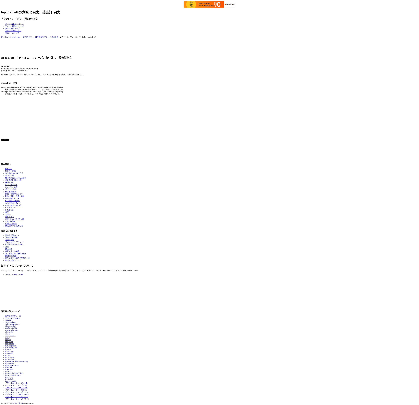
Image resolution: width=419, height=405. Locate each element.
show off (8, 320)
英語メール (12, 33)
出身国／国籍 (10, 171)
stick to (7, 334)
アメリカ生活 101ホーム (10, 37)
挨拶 (7, 247)
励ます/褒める (10, 192)
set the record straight (12, 318)
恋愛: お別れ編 (11, 224)
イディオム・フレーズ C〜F (16, 385)
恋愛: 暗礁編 (10, 221)
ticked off (8, 367)
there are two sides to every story (16, 361)
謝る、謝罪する (11, 185)
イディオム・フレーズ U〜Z (17, 399)
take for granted (10, 346)
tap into (7, 355)
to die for (8, 371)
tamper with (9, 353)
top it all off (9, 379)
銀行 (7, 212)
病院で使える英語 (12, 251)
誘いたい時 (9, 175)
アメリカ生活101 (14, 24)
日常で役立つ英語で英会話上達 (17, 258)
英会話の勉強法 (11, 237)
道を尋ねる (9, 217)
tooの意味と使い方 (12, 201)
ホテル (7, 214)
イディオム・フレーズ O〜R (17, 394)
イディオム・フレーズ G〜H (16, 388)
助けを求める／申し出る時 (15, 178)
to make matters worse (13, 375)
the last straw (9, 359)
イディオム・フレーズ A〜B (16, 383)
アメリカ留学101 (14, 26)
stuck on (8, 340)
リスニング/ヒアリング (14, 242)
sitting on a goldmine (12, 324)
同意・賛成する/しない (14, 194)
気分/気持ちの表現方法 (14, 173)
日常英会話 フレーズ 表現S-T (46, 37)
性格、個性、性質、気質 (14, 196)
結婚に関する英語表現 (14, 226)
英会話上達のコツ (12, 235)
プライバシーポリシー (14, 274)
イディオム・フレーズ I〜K (16, 390)
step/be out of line (11, 328)
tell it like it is (9, 357)
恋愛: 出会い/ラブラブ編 (14, 219)
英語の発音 (9, 240)
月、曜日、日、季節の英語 (15, 253)
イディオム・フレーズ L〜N (17, 392)
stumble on (9, 342)
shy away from (10, 322)
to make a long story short (14, 373)
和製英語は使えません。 (14, 244)
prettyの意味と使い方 (13, 205)
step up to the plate (11, 330)
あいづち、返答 (11, 187)
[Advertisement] (40, 47)
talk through (9, 351)
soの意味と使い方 (12, 198)
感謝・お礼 (9, 182)
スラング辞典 (13, 31)
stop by (7, 338)
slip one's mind (10, 326)
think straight (9, 363)
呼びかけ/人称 (10, 189)
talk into (8, 349)
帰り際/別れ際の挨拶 (13, 180)
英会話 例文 (12, 28)
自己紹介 (8, 169)
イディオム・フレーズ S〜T (16, 397)
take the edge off (11, 348)
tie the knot (9, 369)
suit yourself (9, 344)
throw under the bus (12, 365)
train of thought (10, 381)
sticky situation (10, 336)
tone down (9, 377)
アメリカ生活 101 (17, 403)
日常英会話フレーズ (13, 260)
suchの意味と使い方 (13, 203)
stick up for (9, 332)
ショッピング (10, 208)
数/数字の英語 (10, 256)
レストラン (9, 210)
